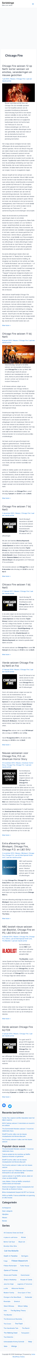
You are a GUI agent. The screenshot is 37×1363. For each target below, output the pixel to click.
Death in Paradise (10, 1256)
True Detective (8, 1337)
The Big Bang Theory (18, 1310)
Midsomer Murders (18, 1288)
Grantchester (25, 1275)
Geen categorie (7, 1211)
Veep (30, 1342)
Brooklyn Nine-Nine (10, 1246)
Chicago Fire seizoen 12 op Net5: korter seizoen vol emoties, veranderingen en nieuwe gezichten (17, 70)
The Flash (19, 1324)
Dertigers (24, 1256)
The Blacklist (6, 941)
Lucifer (6, 1288)
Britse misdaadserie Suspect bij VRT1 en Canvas (18, 1192)
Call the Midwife (11, 1251)
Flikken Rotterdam (10, 1266)
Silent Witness (9, 1306)
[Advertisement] (18, 27)
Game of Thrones (11, 1270)
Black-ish (22, 1242)
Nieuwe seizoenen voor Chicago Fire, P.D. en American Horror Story (15, 756)
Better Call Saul (9, 1242)
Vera (5, 1346)
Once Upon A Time (24, 1293)
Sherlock (17, 1301)
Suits (5, 1310)
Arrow (23, 1237)
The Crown (7, 1324)
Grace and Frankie (10, 1275)
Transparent (25, 1333)
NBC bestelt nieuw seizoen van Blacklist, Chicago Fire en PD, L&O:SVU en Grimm (18, 929)
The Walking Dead (10, 1333)
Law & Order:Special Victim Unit (21, 939)
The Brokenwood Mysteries (13, 1319)
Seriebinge (8, 2)
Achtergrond (6, 1208)
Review (4, 1221)
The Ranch (26, 1328)
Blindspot (25, 853)
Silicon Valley (23, 1306)
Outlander (28, 1297)
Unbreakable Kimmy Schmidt (14, 1342)
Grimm (8, 939)
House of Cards (26, 1280)
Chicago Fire (20, 79)
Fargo (6, 1261)
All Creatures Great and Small (13, 1233)
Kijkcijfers (5, 1214)
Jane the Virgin (9, 1284)
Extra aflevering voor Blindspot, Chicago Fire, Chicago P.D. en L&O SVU (16, 846)
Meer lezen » (6, 325)
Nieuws (12, 79)
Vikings (14, 1346)
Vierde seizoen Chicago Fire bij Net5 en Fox (17, 664)
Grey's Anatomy (10, 1280)
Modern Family (9, 1293)
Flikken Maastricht (20, 1261)
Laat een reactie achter (13, 857)
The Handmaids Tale (11, 1328)
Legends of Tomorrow (24, 1284)
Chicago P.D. (20, 765)
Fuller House (24, 1266)
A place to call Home (10, 1237)
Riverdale (7, 1301)
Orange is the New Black (12, 1297)
